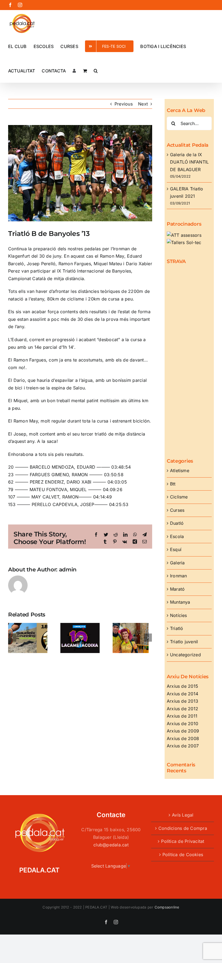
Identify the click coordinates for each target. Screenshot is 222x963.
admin (68, 569)
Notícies (178, 615)
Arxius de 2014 (182, 693)
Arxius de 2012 (182, 708)
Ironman (178, 575)
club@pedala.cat (111, 844)
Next (143, 104)
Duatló (177, 523)
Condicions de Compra (182, 828)
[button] (96, 70)
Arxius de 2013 (182, 701)
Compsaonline (167, 907)
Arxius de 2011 (182, 716)
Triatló (176, 628)
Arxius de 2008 (183, 738)
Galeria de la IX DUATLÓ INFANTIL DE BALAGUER (189, 162)
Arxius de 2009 (183, 731)
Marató (177, 589)
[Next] (148, 638)
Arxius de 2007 (183, 745)
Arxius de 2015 (182, 686)
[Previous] (12, 638)
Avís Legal (182, 815)
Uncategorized (185, 654)
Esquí (175, 549)
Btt (173, 484)
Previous (124, 104)
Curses (177, 510)
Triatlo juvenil (184, 641)
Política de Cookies (182, 854)
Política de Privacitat (182, 841)
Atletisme (179, 470)
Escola (177, 536)
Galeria (177, 562)
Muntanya (180, 602)
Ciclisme (179, 497)
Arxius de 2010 (182, 723)
